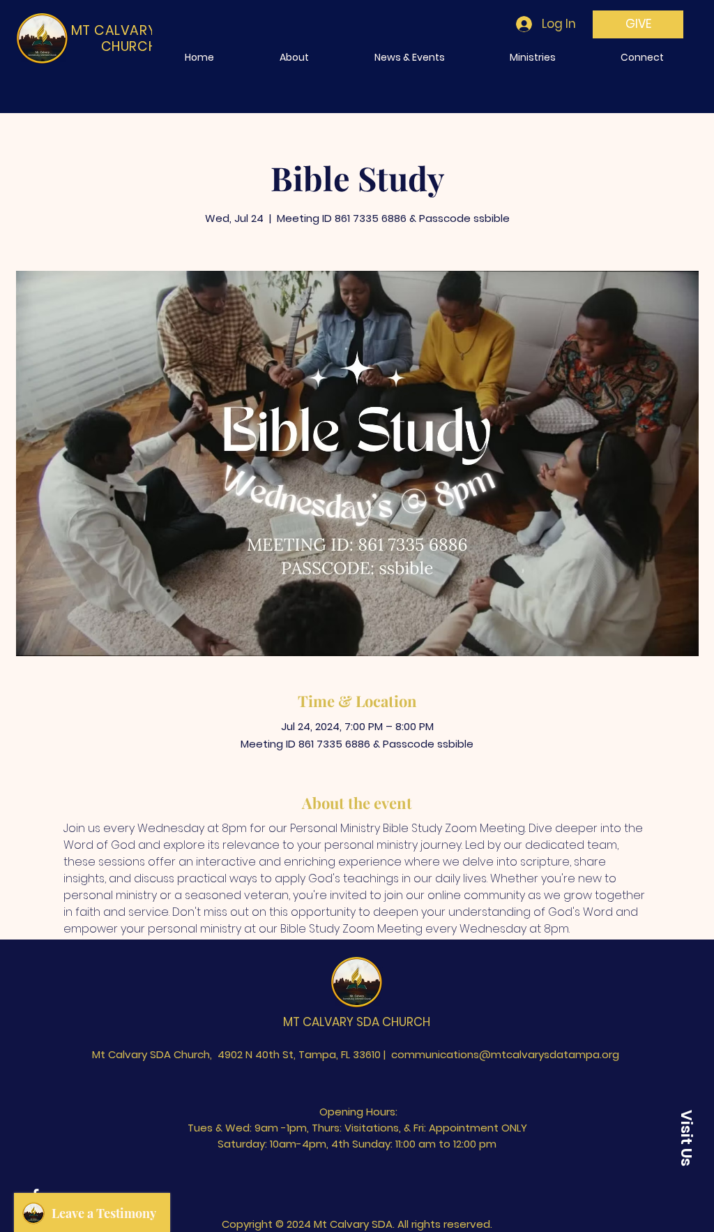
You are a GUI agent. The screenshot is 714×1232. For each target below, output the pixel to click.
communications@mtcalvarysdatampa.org (505, 1054)
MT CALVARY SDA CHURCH (356, 1022)
